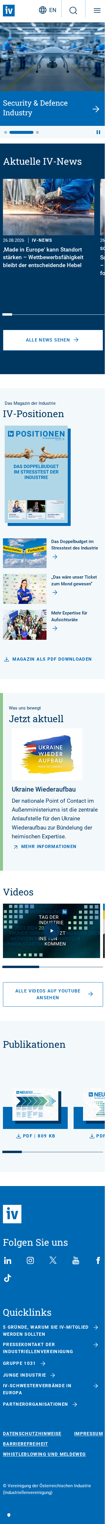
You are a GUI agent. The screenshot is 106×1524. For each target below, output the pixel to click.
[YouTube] (75, 1260)
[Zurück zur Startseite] (9, 10)
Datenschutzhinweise (32, 1434)
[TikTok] (7, 1278)
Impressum (88, 1434)
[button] (5, 132)
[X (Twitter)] (53, 1260)
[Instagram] (30, 1260)
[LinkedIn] (7, 1260)
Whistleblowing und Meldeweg (44, 1454)
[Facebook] (98, 1260)
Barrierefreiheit (25, 1444)
